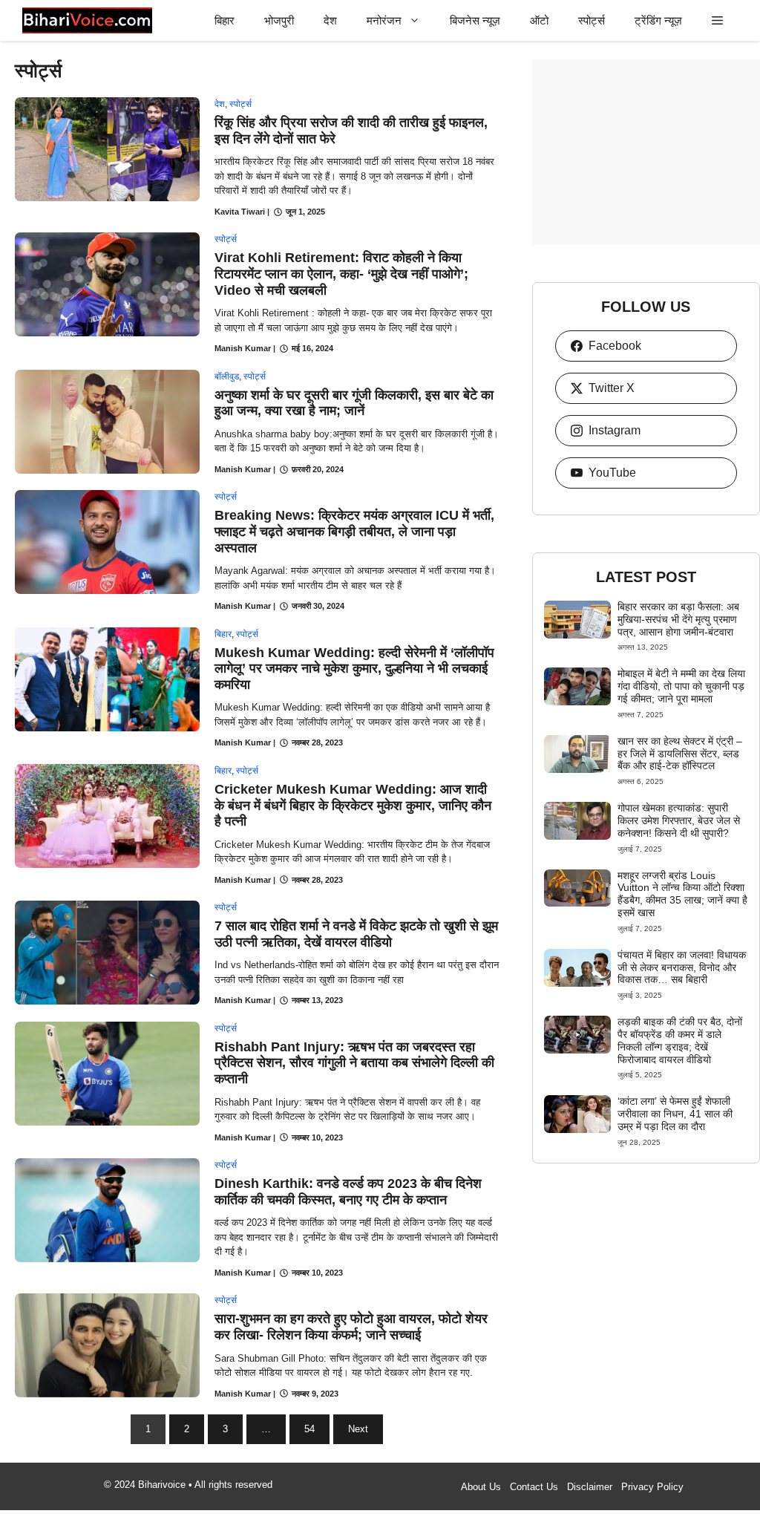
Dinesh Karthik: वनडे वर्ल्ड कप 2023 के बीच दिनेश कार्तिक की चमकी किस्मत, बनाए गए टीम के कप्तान (348, 1191)
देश (330, 20)
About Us (481, 1486)
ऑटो (539, 20)
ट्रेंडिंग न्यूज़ (658, 20)
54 (309, 1428)
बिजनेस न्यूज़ (475, 20)
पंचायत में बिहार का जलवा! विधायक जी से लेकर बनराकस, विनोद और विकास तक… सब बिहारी (682, 967)
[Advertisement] (646, 152)
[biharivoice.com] (87, 20)
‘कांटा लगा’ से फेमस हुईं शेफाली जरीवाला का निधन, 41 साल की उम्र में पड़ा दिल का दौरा (675, 1113)
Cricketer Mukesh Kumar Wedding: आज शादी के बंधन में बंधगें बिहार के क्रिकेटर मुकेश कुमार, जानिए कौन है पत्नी (352, 805)
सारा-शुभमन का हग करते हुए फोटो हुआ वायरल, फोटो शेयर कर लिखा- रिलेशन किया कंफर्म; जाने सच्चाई (351, 1326)
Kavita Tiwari (239, 211)
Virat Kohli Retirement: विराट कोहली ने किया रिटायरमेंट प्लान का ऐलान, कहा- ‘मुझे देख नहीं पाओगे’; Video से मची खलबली (341, 273)
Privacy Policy (652, 1486)
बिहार (224, 20)
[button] (717, 20)
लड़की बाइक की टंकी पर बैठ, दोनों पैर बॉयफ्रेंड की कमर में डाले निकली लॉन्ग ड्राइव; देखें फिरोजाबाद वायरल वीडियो (680, 1040)
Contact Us (534, 1486)
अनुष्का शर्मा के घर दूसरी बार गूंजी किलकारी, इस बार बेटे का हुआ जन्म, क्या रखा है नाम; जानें (354, 403)
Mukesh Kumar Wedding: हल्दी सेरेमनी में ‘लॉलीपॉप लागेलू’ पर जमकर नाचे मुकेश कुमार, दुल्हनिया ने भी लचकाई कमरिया (354, 668)
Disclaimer (589, 1486)
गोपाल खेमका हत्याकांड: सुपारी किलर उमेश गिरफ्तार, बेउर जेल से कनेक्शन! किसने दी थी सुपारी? (679, 820)
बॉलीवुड (226, 376)
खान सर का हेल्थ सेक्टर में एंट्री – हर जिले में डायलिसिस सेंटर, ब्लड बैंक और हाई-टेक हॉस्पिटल (680, 753)
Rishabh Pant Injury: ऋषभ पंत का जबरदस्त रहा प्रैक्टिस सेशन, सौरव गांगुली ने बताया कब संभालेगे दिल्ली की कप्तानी (354, 1062)
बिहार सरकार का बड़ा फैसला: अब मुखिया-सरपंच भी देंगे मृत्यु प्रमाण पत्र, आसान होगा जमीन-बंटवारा (678, 619)
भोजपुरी (279, 20)
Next (358, 1428)
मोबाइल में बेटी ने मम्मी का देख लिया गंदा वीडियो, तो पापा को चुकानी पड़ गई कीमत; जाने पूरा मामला (681, 686)
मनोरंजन (384, 20)
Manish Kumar (242, 348)
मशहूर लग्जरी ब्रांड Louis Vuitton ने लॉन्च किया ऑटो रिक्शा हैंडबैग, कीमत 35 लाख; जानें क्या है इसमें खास (682, 893)
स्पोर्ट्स (591, 20)
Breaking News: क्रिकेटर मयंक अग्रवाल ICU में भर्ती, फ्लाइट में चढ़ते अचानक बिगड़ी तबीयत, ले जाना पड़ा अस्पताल (354, 531)
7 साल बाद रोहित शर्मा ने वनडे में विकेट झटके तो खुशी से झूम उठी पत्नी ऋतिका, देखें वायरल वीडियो (356, 934)
